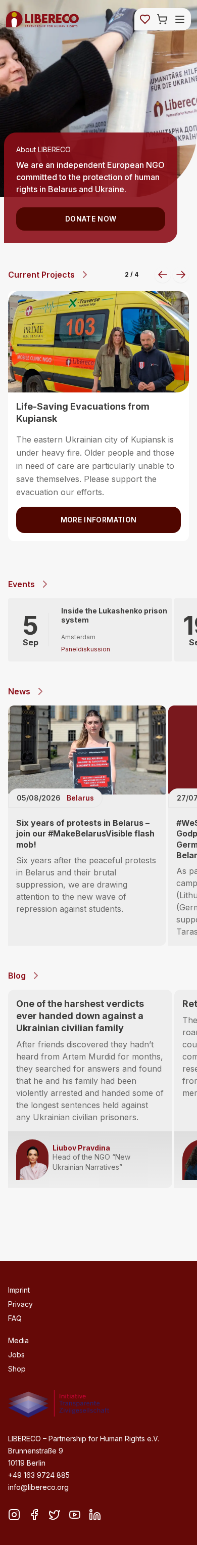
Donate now (91, 218)
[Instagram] (14, 1515)
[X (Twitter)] (54, 1515)
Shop (17, 1368)
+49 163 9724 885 (39, 1475)
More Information (99, 532)
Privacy (20, 1304)
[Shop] (162, 19)
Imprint (19, 1290)
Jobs (16, 1354)
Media (18, 1340)
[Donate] (145, 19)
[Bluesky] (75, 1515)
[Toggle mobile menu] (180, 19)
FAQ (15, 1318)
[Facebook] (34, 1515)
